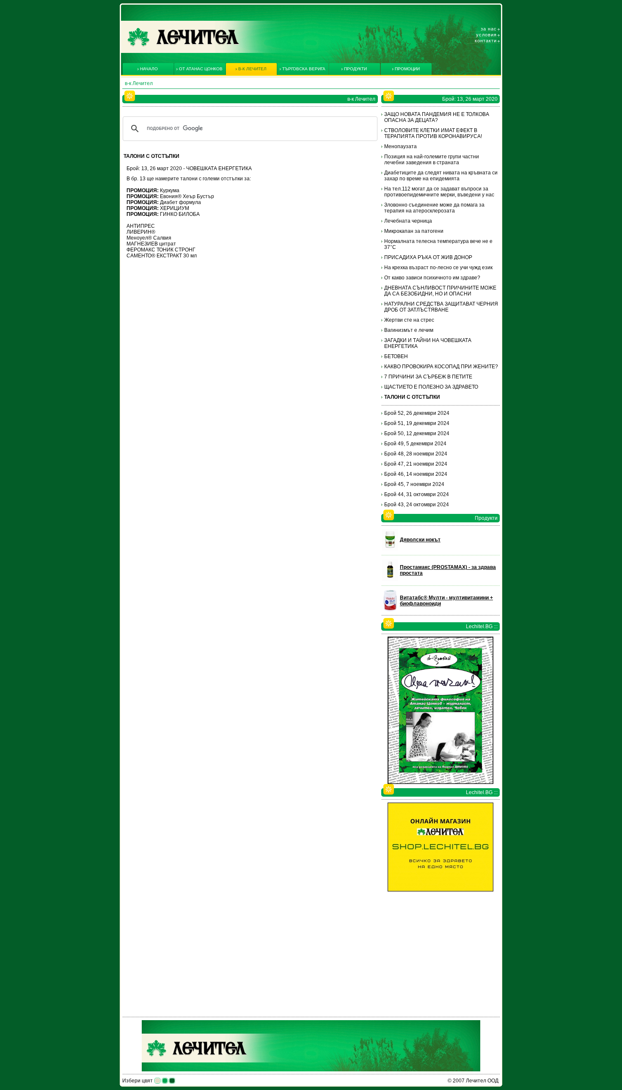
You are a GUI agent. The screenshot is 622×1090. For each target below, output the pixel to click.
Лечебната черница (408, 221)
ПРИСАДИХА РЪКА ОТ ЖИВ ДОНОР (428, 257)
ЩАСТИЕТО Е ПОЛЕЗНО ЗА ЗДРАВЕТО (431, 387)
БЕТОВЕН (396, 356)
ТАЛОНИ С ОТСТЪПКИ (412, 397)
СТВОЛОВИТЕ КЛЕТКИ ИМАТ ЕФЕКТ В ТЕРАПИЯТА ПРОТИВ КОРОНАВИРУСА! (433, 133)
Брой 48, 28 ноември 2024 (415, 454)
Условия (486, 34)
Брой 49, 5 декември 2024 (415, 444)
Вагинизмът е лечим (408, 330)
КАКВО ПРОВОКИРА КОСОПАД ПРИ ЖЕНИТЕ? (441, 367)
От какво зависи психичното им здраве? (432, 278)
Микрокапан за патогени (413, 231)
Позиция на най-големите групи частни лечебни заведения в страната (431, 160)
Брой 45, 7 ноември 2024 (414, 484)
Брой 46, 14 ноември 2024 (415, 474)
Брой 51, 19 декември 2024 (416, 423)
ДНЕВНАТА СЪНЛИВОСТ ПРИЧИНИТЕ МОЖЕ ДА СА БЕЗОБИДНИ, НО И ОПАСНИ (440, 291)
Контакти (486, 40)
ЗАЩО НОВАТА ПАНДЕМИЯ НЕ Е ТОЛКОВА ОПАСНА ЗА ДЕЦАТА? (436, 117)
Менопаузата (400, 146)
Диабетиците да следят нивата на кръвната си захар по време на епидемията (441, 176)
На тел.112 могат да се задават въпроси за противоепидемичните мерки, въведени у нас (439, 192)
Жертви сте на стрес (409, 320)
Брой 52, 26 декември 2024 (416, 413)
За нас (489, 28)
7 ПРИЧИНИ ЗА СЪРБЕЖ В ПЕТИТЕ (428, 377)
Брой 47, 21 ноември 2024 (415, 464)
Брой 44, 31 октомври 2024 (416, 494)
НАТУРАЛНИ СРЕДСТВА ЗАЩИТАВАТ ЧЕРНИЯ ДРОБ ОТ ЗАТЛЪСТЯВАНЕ (441, 307)
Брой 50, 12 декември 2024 (416, 433)
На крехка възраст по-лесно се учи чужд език (438, 267)
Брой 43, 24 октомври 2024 (416, 505)
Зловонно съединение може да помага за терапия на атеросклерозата (434, 208)
